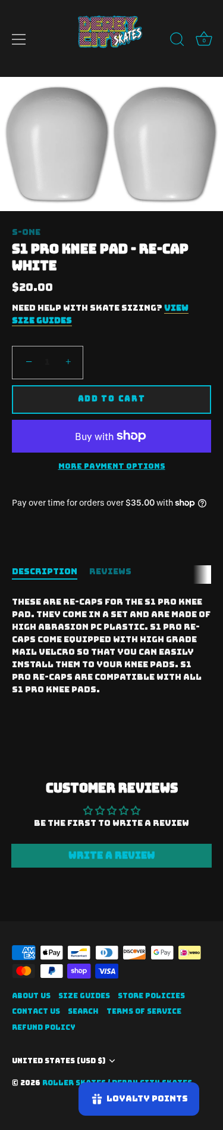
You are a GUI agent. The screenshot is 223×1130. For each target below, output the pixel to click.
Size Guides (84, 996)
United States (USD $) (58, 1061)
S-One (26, 232)
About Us (31, 996)
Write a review (111, 855)
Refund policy (44, 1027)
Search (83, 1011)
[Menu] (19, 39)
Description (44, 571)
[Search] (177, 41)
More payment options (111, 466)
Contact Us (36, 1011)
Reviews (110, 571)
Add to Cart (112, 399)
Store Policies (151, 996)
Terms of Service (143, 1011)
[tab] (50, 571)
